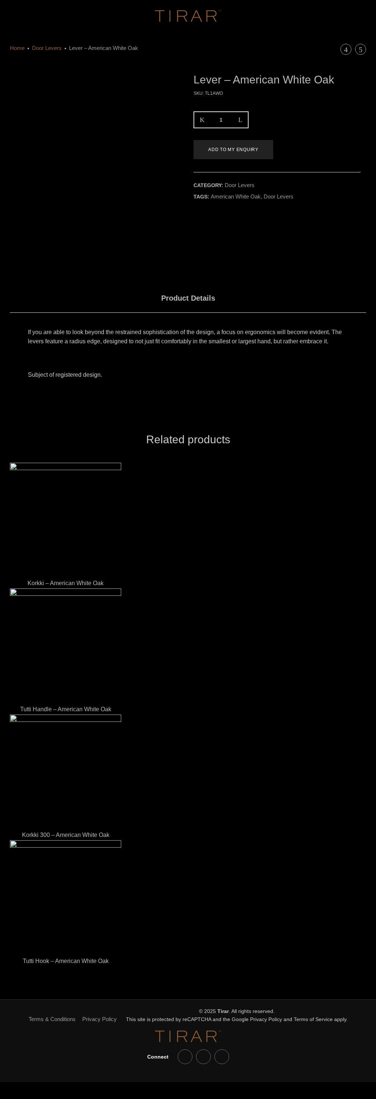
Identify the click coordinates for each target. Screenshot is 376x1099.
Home (17, 48)
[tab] (188, 298)
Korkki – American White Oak (66, 583)
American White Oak (236, 196)
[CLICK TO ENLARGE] (170, 85)
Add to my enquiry (233, 149)
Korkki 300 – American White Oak (65, 835)
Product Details (188, 298)
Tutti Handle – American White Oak (65, 709)
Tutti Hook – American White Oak (66, 961)
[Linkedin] (203, 1056)
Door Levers (47, 48)
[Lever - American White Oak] (196, 213)
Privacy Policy (99, 1019)
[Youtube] (185, 1056)
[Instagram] (221, 1056)
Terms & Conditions (52, 1019)
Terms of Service (313, 1019)
